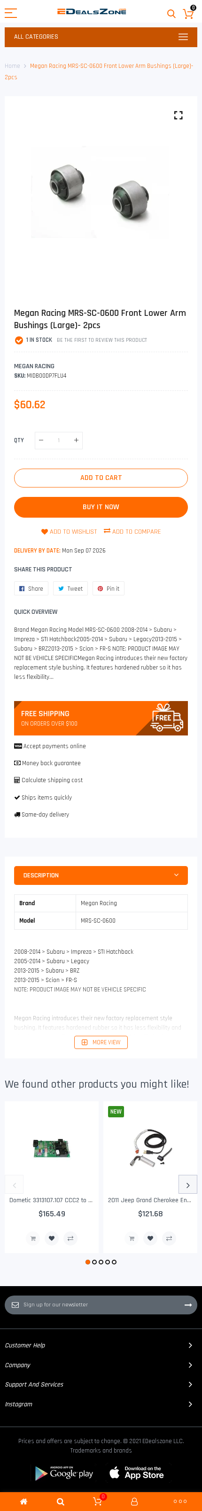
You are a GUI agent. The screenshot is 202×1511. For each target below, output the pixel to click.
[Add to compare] (70, 1238)
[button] (87, 1262)
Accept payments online (54, 746)
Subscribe (188, 1305)
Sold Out (33, 1238)
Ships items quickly (47, 797)
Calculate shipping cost (52, 780)
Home (12, 66)
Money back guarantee (51, 763)
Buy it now (101, 507)
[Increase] (76, 440)
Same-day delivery (45, 814)
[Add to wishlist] (52, 1238)
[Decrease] (41, 440)
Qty (19, 440)
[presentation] (14, 1184)
